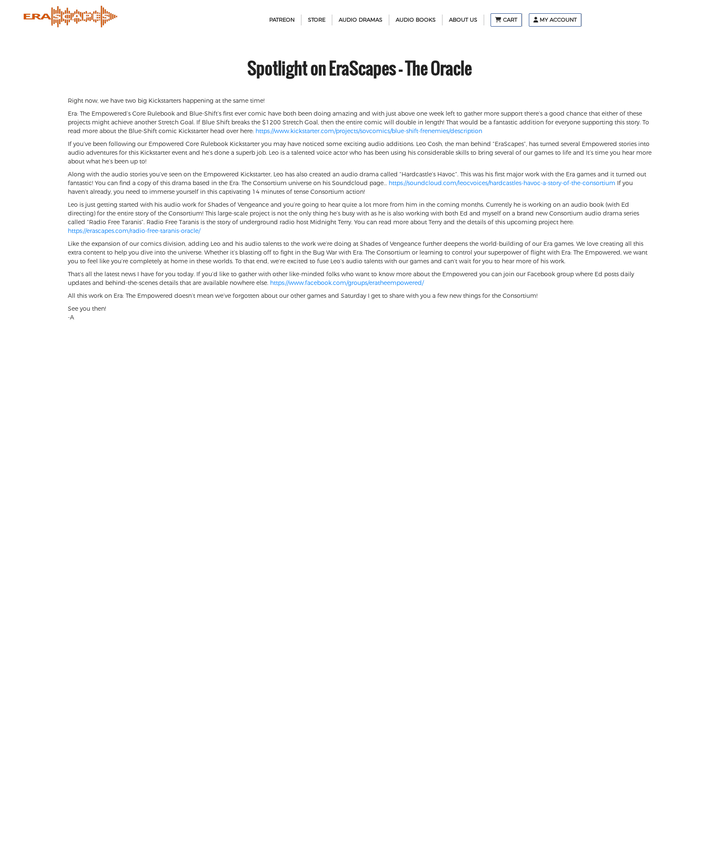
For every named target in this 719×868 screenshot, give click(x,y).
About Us (463, 19)
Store (316, 19)
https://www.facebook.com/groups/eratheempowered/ (347, 283)
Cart (509, 19)
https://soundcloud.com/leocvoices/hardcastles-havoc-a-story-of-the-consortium (502, 183)
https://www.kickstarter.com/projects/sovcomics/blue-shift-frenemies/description (368, 131)
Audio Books (416, 19)
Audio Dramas (360, 19)
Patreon (282, 19)
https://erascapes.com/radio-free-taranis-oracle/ (134, 231)
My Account (557, 19)
